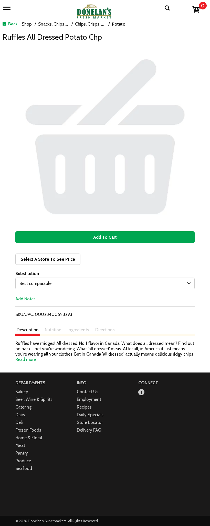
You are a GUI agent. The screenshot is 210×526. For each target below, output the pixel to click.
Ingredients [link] (78, 329)
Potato (118, 24)
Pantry (21, 453)
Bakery (21, 391)
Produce (23, 460)
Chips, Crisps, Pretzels (96, 24)
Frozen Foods (28, 430)
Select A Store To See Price (48, 259)
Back (12, 23)
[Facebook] (141, 392)
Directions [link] (105, 329)
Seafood (23, 468)
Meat (20, 445)
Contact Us (87, 391)
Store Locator (90, 422)
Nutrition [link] (53, 329)
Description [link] (28, 329)
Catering (23, 407)
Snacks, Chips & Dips (58, 24)
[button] (105, 237)
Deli (19, 422)
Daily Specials (90, 414)
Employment (89, 399)
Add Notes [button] (25, 298)
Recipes (84, 407)
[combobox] (105, 283)
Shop (27, 24)
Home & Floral (28, 437)
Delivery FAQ (89, 430)
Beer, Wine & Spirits (33, 399)
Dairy (20, 414)
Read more (25, 359)
